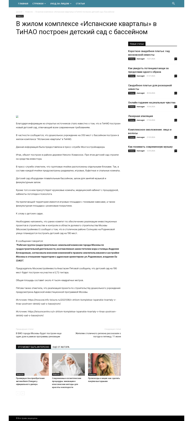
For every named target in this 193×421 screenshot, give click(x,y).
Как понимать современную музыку (150, 146)
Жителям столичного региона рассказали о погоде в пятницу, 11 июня (98, 335)
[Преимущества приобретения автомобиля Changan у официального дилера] (32, 364)
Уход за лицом (59, 3)
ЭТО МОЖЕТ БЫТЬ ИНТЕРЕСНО (33, 347)
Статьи (80, 3)
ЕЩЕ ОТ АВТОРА (61, 347)
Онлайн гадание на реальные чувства (151, 102)
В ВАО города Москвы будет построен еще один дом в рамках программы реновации (39, 335)
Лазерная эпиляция (140, 116)
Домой (19, 12)
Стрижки (37, 3)
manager (141, 59)
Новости (29, 12)
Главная (23, 3)
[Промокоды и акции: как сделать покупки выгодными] (104, 364)
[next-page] (23, 393)
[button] (173, 3)
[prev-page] (18, 393)
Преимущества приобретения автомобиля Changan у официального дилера (30, 381)
